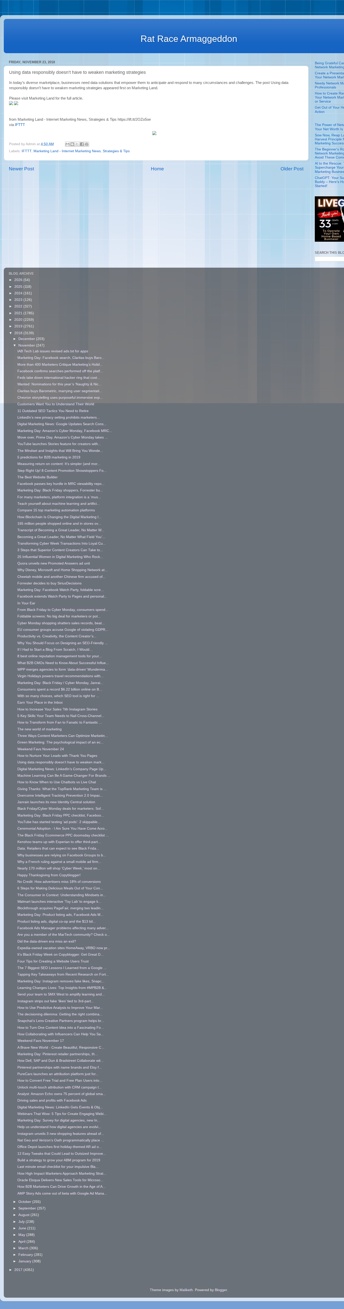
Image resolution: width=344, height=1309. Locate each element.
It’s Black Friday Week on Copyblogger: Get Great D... (60, 954)
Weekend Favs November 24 (40, 749)
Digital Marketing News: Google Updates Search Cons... (62, 424)
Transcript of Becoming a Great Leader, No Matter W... (60, 530)
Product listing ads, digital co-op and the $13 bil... (56, 921)
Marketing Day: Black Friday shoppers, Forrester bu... (60, 490)
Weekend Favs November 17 (40, 1041)
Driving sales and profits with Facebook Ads (52, 1100)
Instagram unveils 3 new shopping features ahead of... (60, 1134)
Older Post (292, 168)
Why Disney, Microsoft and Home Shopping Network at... (62, 570)
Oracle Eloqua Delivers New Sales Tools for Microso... (60, 1180)
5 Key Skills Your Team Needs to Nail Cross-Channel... (60, 716)
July (22, 1222)
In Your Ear (26, 603)
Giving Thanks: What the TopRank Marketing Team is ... (62, 789)
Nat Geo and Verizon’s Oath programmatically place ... (60, 1140)
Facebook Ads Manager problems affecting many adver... (63, 928)
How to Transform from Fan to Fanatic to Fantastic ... (59, 722)
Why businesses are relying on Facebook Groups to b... (61, 855)
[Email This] (67, 144)
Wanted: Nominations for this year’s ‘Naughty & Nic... (59, 384)
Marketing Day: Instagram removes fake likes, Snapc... (61, 981)
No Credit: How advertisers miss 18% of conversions (59, 882)
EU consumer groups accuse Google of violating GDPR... (62, 630)
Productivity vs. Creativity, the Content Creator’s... (56, 636)
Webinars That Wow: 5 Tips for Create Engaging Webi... (62, 1114)
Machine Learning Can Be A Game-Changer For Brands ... (64, 775)
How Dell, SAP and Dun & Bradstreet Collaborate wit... (60, 1061)
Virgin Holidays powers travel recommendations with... (60, 676)
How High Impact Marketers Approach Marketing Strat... (61, 1173)
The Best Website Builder (37, 477)
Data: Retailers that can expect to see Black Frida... (58, 848)
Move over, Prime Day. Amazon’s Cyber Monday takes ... (62, 437)
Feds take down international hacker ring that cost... (58, 378)
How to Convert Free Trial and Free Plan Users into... (59, 1080)
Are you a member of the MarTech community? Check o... (63, 935)
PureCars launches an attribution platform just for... (57, 1074)
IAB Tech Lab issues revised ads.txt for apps (52, 351)
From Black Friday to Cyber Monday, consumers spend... (62, 610)
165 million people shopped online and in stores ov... (59, 523)
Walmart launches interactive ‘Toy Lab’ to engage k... (59, 901)
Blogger (221, 1290)
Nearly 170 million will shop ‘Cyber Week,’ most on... (58, 868)
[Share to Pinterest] (86, 144)
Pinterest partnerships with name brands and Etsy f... (59, 1067)
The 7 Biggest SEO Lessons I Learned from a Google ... (62, 968)
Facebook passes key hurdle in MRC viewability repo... (61, 484)
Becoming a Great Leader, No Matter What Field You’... (61, 537)
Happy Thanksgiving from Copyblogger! (49, 875)
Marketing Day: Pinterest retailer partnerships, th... (57, 1054)
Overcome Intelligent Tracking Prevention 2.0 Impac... (60, 795)
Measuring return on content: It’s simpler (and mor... (58, 464)
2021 (18, 313)
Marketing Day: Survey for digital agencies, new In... (58, 1120)
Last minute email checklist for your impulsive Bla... (57, 1167)
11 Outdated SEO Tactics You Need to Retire (53, 411)
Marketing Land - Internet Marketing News (67, 151)
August (24, 1215)
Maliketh (186, 1290)
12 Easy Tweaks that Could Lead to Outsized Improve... (61, 1154)
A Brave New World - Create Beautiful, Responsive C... (60, 1047)
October (25, 1202)
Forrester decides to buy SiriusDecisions (49, 583)
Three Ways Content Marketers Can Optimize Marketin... (62, 736)
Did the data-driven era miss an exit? (46, 941)
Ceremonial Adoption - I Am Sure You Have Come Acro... (62, 828)
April (22, 1241)
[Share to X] (77, 144)
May (22, 1235)
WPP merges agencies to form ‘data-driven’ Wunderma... (62, 669)
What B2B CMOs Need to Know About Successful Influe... (63, 663)
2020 (18, 320)
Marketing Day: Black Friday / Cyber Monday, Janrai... (60, 683)
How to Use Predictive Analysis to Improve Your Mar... (60, 1008)
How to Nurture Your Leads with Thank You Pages (57, 756)
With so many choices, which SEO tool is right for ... (58, 696)
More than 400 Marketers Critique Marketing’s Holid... (60, 364)
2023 (18, 300)
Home (157, 168)
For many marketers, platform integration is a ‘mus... (59, 497)
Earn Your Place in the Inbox (40, 702)
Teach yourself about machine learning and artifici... (58, 504)
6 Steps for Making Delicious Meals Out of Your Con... (60, 888)
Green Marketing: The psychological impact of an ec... (60, 742)
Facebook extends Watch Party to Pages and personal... (62, 596)
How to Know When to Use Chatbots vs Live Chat (56, 782)
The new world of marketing (39, 729)
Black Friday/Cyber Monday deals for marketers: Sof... (60, 809)
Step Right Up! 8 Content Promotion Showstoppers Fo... (62, 471)
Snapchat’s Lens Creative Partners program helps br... (60, 1021)
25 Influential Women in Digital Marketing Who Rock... (60, 557)
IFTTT (20, 125)
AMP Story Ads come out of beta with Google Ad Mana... (62, 1193)
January (25, 1261)
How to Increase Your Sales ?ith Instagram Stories (57, 709)
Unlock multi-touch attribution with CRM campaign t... (59, 1087)
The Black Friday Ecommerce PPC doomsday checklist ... (63, 835)
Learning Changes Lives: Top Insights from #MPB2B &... (62, 988)
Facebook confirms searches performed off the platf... (60, 371)
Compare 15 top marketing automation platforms (56, 510)
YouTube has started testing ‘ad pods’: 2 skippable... (58, 822)
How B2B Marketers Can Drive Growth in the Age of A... (61, 1187)
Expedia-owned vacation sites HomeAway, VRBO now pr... (63, 948)
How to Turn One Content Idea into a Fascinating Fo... (60, 1028)
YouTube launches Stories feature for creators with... (59, 444)
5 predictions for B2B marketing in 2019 (48, 457)
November (27, 345)
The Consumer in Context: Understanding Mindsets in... (61, 895)
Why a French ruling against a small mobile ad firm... (59, 862)
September (27, 1208)
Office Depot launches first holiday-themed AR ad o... (59, 1147)
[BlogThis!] (72, 144)
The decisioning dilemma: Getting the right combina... (59, 1014)
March (23, 1248)
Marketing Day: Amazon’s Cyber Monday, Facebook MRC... (64, 431)
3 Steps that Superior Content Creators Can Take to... (60, 550)
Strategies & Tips (116, 151)
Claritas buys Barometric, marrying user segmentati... (59, 391)
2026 (18, 280)
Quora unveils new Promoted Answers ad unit (53, 563)
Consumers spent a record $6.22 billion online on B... (59, 689)
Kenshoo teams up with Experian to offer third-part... (59, 842)
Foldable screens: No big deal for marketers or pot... (59, 616)
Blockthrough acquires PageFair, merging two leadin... (60, 908)
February (26, 1255)
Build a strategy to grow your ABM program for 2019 (58, 1160)
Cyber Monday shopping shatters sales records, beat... (61, 623)
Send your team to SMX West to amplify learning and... (61, 994)
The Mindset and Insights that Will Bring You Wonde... (60, 451)
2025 (18, 287)
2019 (18, 326)
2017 (18, 1270)
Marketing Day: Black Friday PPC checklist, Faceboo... (60, 815)
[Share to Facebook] (81, 144)
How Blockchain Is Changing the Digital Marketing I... (59, 517)
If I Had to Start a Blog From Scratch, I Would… (55, 649)
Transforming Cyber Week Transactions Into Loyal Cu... (61, 543)
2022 (18, 306)
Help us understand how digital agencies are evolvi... (59, 1127)
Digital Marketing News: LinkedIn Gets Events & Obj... (60, 1107)
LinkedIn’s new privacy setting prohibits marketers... (58, 417)
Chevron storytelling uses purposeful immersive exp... (60, 397)
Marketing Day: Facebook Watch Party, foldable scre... (60, 590)
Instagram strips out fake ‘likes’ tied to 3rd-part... (55, 1001)
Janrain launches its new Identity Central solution (56, 802)
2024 (18, 293)
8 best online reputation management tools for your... (59, 656)
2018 (18, 333)
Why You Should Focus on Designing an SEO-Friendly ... (62, 643)
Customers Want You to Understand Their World (55, 404)
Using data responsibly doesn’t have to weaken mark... (61, 762)
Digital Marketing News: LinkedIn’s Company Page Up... (61, 769)
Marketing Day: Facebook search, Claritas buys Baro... (61, 358)
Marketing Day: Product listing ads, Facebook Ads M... (60, 915)
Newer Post (21, 168)
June (22, 1228)
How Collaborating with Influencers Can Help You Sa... (60, 1034)
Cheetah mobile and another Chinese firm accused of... (61, 577)
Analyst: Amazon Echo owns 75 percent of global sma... (61, 1094)
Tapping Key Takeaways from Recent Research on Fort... (63, 974)
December (27, 339)
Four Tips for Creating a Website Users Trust (53, 961)
